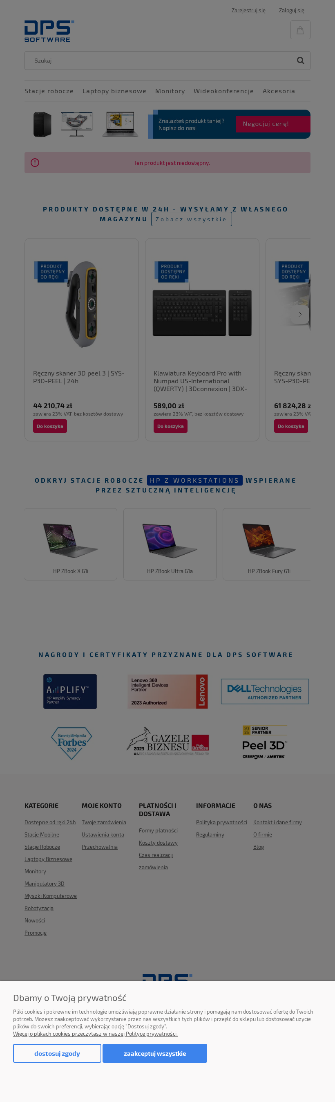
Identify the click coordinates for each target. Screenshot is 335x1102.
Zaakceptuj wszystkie (155, 1053)
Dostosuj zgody (57, 1053)
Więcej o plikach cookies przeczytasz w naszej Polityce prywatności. (95, 1033)
